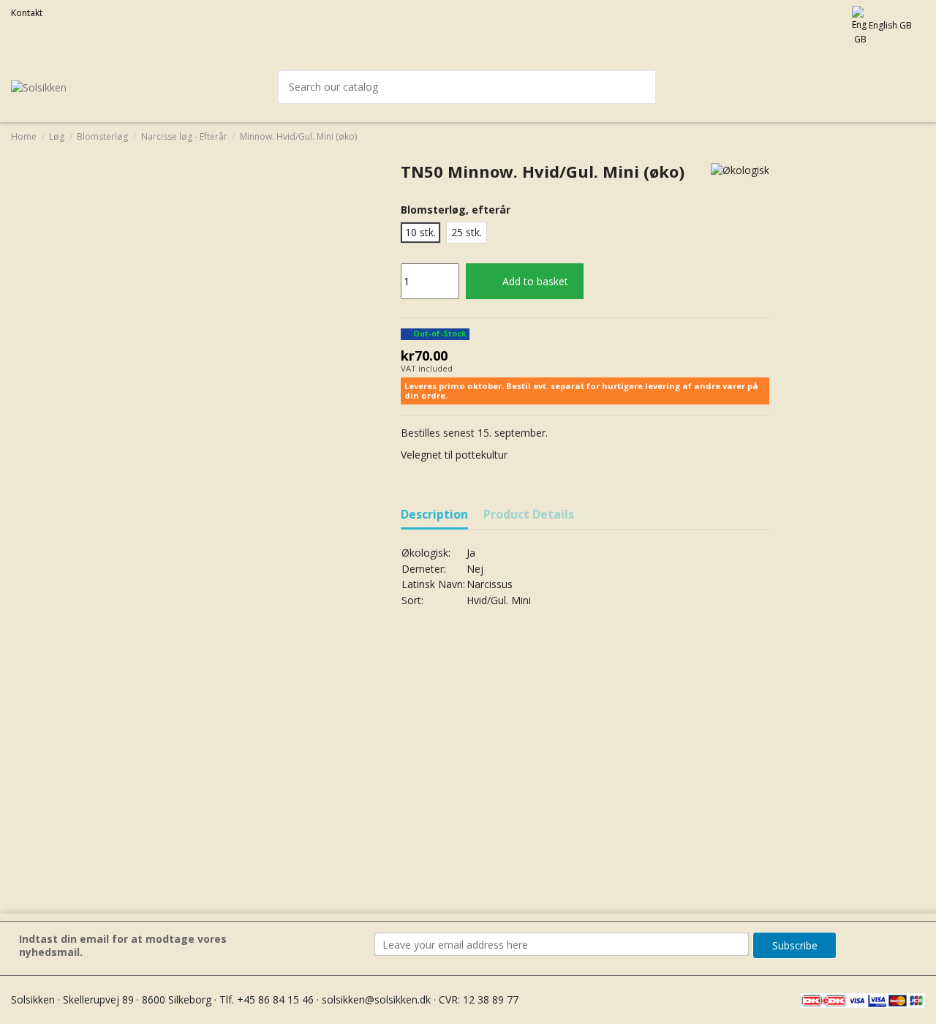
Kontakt (26, 13)
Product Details (528, 515)
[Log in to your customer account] (881, 87)
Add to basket (535, 281)
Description (434, 515)
